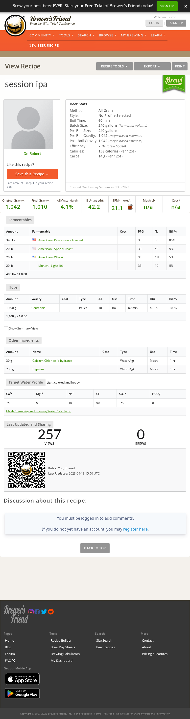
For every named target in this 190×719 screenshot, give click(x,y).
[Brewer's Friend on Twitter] (44, 613)
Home (9, 640)
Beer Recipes (105, 647)
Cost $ (176, 200)
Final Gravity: (40, 200)
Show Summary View (23, 328)
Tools (64, 35)
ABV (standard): (67, 200)
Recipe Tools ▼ (114, 66)
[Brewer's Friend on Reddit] (51, 613)
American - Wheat (50, 257)
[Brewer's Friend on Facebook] (37, 613)
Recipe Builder (61, 640)
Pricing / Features (154, 654)
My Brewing (132, 35)
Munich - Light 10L (50, 266)
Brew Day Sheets (63, 647)
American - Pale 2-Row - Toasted (60, 240)
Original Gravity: (13, 200)
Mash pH (149, 200)
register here (135, 529)
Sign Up (167, 6)
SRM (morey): (122, 200)
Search (84, 35)
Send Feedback (83, 713)
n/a (176, 206)
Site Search (104, 640)
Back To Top (95, 548)
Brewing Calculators (65, 654)
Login (154, 23)
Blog (8, 647)
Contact (148, 640)
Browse (106, 35)
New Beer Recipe (44, 45)
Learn (156, 35)
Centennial (38, 308)
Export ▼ (152, 66)
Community (40, 35)
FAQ (8, 660)
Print (180, 66)
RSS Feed (109, 713)
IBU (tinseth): (95, 200)
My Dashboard (61, 660)
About (146, 647)
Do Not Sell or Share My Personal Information (143, 713)
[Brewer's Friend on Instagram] (31, 613)
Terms (97, 713)
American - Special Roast (55, 249)
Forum (10, 654)
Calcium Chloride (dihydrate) (52, 361)
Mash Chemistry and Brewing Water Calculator (38, 411)
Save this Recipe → (32, 173)
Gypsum (38, 369)
